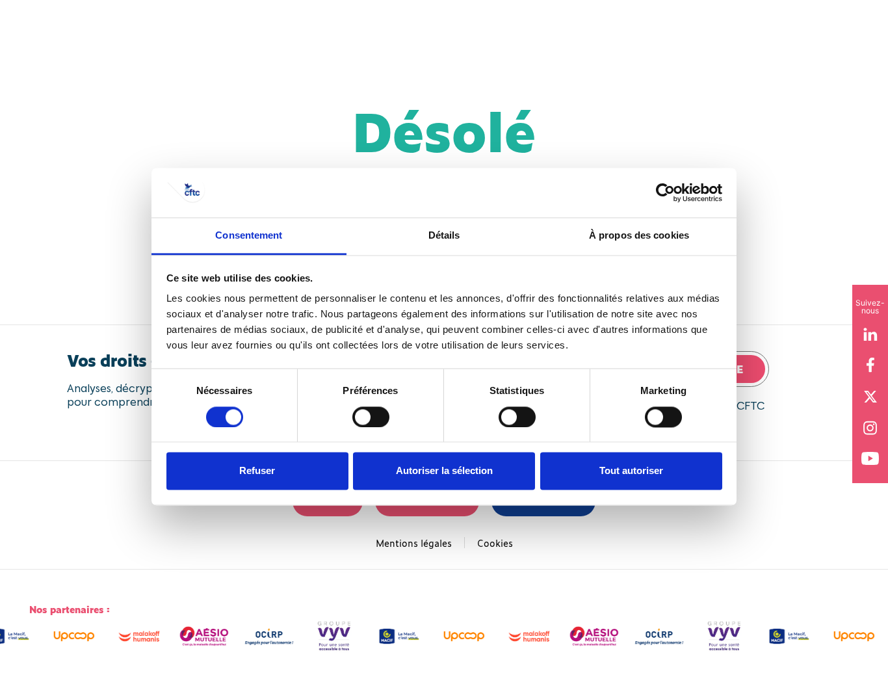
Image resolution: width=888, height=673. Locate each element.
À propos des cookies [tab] (639, 235)
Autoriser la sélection (444, 471)
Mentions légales (414, 542)
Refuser (257, 471)
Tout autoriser (631, 471)
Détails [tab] (444, 235)
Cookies (495, 542)
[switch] (370, 416)
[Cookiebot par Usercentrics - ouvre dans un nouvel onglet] (665, 192)
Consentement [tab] (248, 235)
